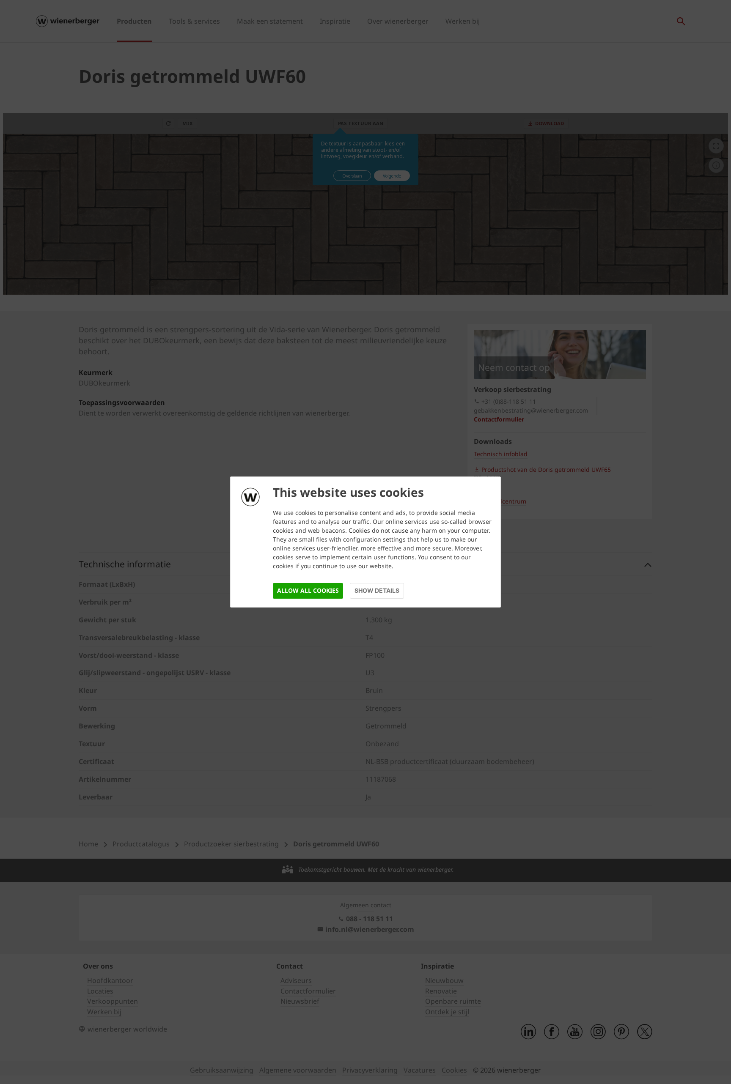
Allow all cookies (308, 590)
